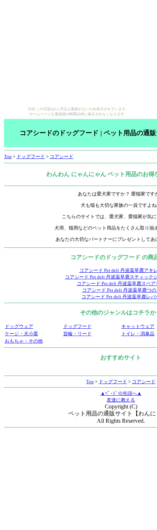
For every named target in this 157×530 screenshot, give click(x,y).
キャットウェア (137, 326)
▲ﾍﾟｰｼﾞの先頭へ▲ (121, 393)
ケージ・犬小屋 (21, 333)
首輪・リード (77, 333)
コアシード (61, 156)
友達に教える (121, 400)
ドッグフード (30, 156)
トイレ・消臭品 (137, 333)
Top (8, 156)
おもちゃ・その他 (24, 341)
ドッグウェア (19, 326)
